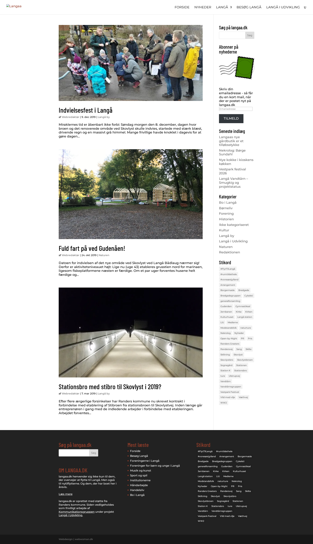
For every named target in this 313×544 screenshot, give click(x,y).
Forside (182, 7)
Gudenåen (226, 306)
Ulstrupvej (234, 376)
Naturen (104, 255)
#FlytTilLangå (227, 268)
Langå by (104, 117)
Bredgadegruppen (230, 295)
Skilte (248, 349)
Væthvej (243, 397)
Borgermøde (227, 290)
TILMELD (231, 118)
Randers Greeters (229, 343)
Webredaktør (70, 117)
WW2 (223, 402)
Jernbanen (226, 311)
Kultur (224, 230)
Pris (250, 338)
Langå (222, 7)
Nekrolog (225, 333)
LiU (222, 322)
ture (222, 376)
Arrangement (227, 285)
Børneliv (226, 208)
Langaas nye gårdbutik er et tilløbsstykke (231, 141)
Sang (239, 349)
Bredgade (243, 290)
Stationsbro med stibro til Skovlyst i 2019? (110, 386)
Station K (225, 370)
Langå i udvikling (283, 7)
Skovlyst (238, 354)
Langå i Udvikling (233, 241)
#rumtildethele (228, 274)
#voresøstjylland (229, 279)
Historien (226, 219)
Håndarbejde (139, 485)
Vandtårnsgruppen (230, 386)
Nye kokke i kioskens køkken (236, 162)
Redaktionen (229, 252)
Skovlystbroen (245, 359)
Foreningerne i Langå (144, 460)
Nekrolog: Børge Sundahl (232, 152)
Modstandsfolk (228, 327)
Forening (226, 214)
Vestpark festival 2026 (232, 171)
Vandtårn (225, 381)
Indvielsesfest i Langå (85, 110)
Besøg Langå (249, 7)
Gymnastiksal (242, 306)
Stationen (241, 365)
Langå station (244, 317)
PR (242, 338)
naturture (245, 327)
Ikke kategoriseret (234, 225)
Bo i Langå (228, 203)
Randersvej (226, 349)
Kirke (238, 311)
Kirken (248, 311)
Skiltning (225, 354)
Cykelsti (248, 295)
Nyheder (202, 7)
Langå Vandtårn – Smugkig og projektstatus (233, 182)
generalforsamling (230, 301)
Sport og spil (138, 475)
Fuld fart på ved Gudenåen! (92, 248)
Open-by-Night (228, 338)
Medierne (233, 322)
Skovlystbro (226, 359)
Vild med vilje (227, 397)
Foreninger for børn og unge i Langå (155, 465)
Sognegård (226, 365)
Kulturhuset (226, 317)
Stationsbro (240, 370)
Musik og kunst (140, 470)
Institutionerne (140, 480)
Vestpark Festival (229, 392)
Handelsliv (137, 490)
